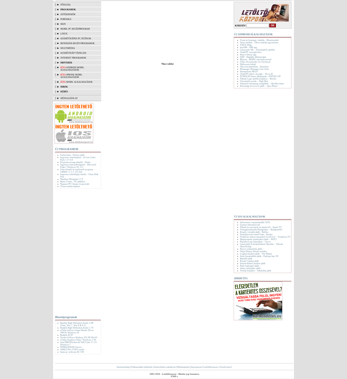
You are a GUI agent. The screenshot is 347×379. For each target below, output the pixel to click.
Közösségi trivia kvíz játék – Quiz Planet (259, 86)
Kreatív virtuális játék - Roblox (254, 232)
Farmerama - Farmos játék (72, 155)
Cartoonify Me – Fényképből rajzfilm (257, 49)
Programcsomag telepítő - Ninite (75, 162)
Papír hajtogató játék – (250, 266)
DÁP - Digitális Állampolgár (253, 57)
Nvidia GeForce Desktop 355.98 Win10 (78, 337)
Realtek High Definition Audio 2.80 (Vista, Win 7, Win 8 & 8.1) (76, 324)
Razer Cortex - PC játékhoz (72, 181)
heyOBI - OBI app (248, 47)
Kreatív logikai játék (249, 261)
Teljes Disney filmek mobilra (253, 251)
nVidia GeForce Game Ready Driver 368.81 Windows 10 (77, 331)
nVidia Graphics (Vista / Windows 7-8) (78, 340)
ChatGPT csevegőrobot (250, 52)
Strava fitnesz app (248, 54)
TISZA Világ (246, 45)
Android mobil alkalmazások (72, 68)
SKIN (63, 24)
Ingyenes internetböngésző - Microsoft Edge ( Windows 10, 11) (78, 165)
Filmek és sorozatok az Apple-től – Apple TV (261, 227)
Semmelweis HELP (249, 71)
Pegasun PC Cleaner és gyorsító (74, 184)
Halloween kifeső (248, 64)
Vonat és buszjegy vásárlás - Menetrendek (259, 40)
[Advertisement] (77, 251)
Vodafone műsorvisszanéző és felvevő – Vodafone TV (265, 237)
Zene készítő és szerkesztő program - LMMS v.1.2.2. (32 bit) (77, 170)
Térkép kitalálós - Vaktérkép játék (255, 270)
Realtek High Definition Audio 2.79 (76, 327)
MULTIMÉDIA (67, 48)
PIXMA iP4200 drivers (71, 347)
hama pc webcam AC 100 (72, 352)
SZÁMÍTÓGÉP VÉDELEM (73, 53)
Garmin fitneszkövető (250, 224)
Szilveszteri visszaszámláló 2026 (255, 222)
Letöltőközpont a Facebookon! (217, 367)
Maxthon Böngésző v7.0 (71, 179)
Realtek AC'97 (66, 335)
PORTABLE (65, 19)
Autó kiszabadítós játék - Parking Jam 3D (259, 256)
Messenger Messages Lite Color (254, 69)
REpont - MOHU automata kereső (255, 59)
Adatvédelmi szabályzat (165, 367)
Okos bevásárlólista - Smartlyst (254, 66)
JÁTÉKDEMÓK (68, 14)
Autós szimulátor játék (250, 268)
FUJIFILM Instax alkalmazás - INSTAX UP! (260, 76)
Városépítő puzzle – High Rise (254, 81)
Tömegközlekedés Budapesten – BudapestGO (261, 229)
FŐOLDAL (65, 4)
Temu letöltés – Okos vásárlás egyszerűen (259, 42)
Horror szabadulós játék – (252, 249)
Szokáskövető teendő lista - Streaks (256, 234)
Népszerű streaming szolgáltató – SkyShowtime (262, 83)
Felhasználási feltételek (141, 367)
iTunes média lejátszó (70, 186)
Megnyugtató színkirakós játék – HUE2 (258, 239)
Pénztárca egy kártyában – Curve (255, 241)
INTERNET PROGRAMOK (73, 58)
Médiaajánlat (183, 367)
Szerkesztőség (123, 367)
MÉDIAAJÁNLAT (69, 98)
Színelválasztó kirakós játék (252, 263)
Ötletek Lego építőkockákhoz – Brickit (258, 78)
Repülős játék (246, 258)
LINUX (63, 33)
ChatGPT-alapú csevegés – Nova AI (256, 74)
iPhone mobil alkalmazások (71, 75)
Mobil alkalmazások (79, 82)
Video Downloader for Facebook (255, 62)
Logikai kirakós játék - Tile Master (256, 253)
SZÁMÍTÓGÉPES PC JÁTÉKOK (75, 38)
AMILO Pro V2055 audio (72, 349)
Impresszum (196, 367)
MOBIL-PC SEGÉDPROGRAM (75, 29)
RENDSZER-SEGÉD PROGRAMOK (77, 43)
